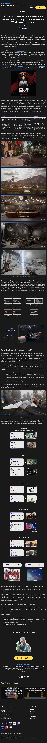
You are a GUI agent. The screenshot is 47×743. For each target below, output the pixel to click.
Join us (31, 7)
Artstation (34, 706)
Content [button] (43, 5)
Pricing (37, 5)
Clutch (33, 711)
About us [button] (23, 5)
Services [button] (31, 5)
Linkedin (34, 709)
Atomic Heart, (21, 51)
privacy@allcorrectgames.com (13, 737)
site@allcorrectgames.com (13, 736)
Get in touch (40, 7)
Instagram (34, 716)
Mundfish (20, 66)
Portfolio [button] (16, 5)
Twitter (33, 714)
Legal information (20, 733)
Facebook (34, 718)
